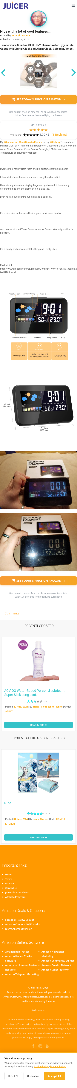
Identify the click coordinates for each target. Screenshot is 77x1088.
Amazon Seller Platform (55, 969)
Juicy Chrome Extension (18, 928)
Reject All (13, 1076)
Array (9, 711)
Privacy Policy (58, 1066)
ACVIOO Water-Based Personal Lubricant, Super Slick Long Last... (34, 693)
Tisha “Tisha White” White (48, 706)
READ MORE (37, 725)
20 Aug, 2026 (20, 706)
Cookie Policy (41, 1066)
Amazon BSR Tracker (17, 951)
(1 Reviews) (59, 134)
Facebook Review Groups (19, 919)
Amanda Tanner (20, 35)
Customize (33, 1076)
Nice (7, 803)
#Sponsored (10, 142)
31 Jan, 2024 (20, 819)
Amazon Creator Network (56, 965)
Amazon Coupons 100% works (22, 924)
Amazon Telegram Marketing (22, 974)
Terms (8, 879)
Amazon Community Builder (57, 960)
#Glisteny (55, 142)
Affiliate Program (15, 897)
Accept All (54, 1076)
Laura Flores (40, 819)
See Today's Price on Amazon (40, 99)
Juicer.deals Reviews (17, 892)
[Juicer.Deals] (16, 5)
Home (8, 874)
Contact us (11, 888)
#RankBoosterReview (30, 142)
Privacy (9, 883)
